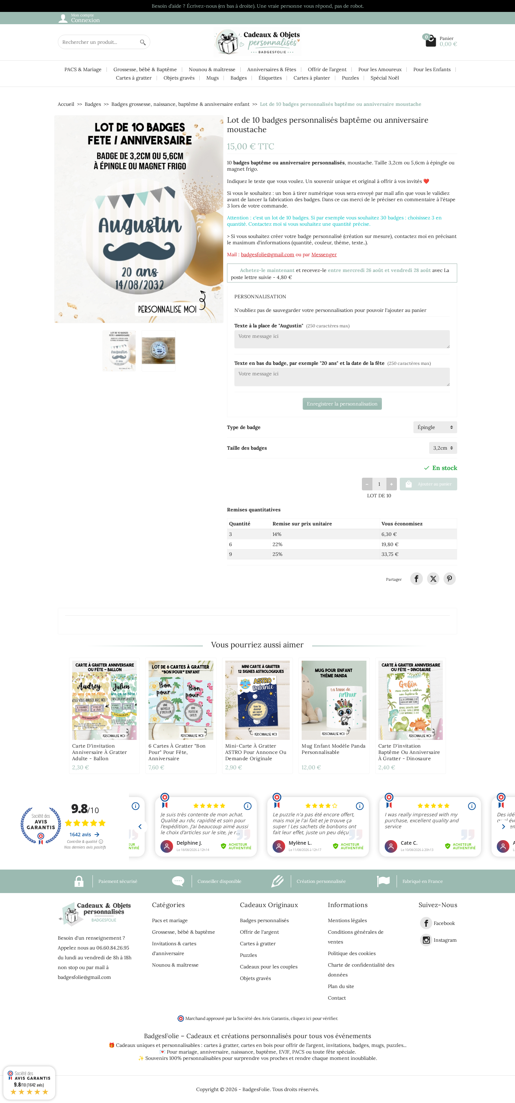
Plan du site (341, 986)
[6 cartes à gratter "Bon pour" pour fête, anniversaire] (181, 700)
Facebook (444, 923)
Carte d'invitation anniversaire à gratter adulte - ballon (99, 752)
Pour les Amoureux (379, 69)
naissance (242, 1052)
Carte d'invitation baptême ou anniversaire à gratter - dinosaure (409, 752)
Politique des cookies (352, 953)
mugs (377, 1045)
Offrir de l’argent (327, 69)
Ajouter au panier (435, 483)
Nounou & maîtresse (212, 69)
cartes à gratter (221, 1045)
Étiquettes (270, 78)
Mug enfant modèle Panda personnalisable (333, 749)
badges (361, 1045)
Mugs (212, 78)
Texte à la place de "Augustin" (292, 325)
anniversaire (214, 1052)
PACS (298, 1052)
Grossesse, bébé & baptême (183, 932)
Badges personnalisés (264, 920)
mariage (188, 1052)
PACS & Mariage (83, 69)
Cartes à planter (312, 78)
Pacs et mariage (170, 920)
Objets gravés (179, 78)
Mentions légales (347, 920)
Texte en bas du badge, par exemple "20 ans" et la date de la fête (332, 363)
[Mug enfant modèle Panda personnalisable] (334, 700)
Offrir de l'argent (259, 932)
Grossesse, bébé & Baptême (145, 69)
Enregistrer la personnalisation (342, 404)
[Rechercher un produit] (143, 42)
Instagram (445, 940)
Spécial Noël (385, 78)
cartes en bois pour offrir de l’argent (282, 1045)
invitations (338, 1045)
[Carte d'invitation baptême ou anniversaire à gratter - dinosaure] (410, 700)
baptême (266, 1052)
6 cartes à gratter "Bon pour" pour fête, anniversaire (177, 752)
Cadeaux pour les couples (268, 967)
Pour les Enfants (432, 69)
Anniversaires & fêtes (271, 69)
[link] (416, 578)
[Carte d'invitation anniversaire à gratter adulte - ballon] (104, 700)
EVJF (284, 1052)
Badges (239, 78)
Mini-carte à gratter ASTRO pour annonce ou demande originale (255, 752)
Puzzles (350, 78)
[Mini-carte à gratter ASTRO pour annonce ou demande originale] (257, 700)
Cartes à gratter (134, 78)
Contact (337, 998)
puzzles (394, 1045)
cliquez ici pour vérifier (314, 1018)
